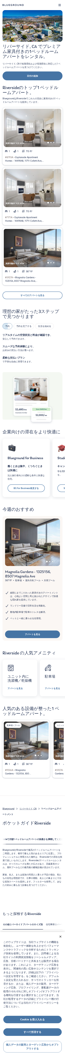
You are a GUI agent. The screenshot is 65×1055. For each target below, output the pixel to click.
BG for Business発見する (26, 488)
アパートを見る (32, 634)
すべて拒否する (32, 1032)
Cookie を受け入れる (32, 1019)
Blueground (8, 808)
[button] (59, 5)
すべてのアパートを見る (32, 295)
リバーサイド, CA (27, 808)
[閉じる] (60, 936)
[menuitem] (23, 926)
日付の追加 (32, 75)
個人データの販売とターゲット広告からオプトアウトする (32, 1047)
